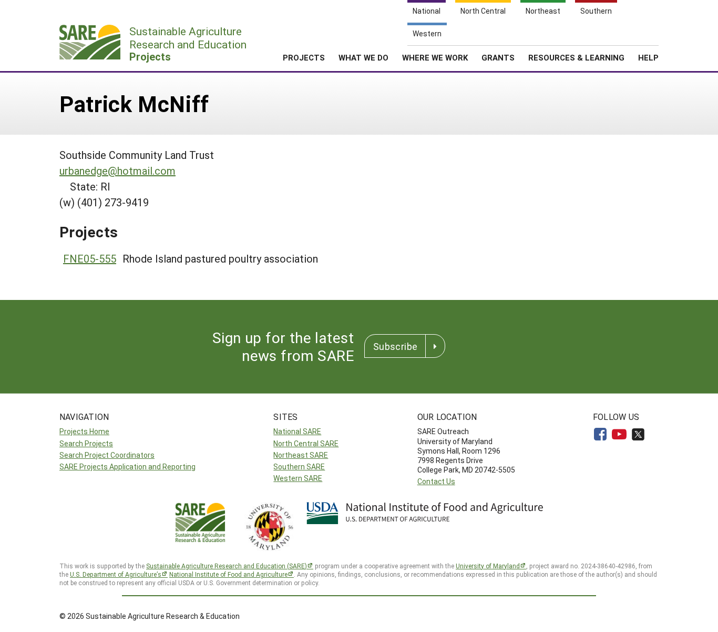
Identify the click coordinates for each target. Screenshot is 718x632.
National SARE (297, 431)
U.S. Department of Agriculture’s (115, 574)
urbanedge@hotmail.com (117, 170)
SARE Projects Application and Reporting (127, 467)
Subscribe (395, 346)
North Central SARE (306, 443)
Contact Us (436, 481)
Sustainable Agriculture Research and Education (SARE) (226, 565)
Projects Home (84, 431)
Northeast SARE (300, 455)
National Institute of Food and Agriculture (228, 574)
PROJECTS (304, 57)
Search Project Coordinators (107, 455)
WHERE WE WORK (435, 57)
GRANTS (498, 57)
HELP (648, 57)
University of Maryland (488, 565)
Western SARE (297, 478)
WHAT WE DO (363, 57)
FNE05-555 (89, 258)
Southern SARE (299, 467)
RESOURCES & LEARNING (576, 57)
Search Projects (86, 443)
